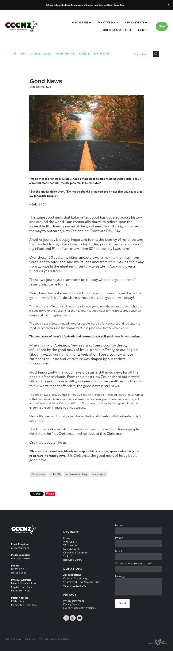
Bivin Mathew (102, 53)
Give (162, 26)
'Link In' (67, 556)
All (22, 53)
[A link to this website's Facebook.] (66, 618)
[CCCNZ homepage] (21, 26)
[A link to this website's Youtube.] (79, 618)
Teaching (84, 53)
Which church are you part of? (133, 563)
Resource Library (72, 559)
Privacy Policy (71, 604)
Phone (119, 538)
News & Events (71, 548)
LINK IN (142, 30)
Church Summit (65, 53)
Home (66, 538)
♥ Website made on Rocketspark (54, 638)
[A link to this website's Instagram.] (73, 618)
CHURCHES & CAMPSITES (117, 30)
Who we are (70, 541)
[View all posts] (15, 54)
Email (118, 550)
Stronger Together (41, 53)
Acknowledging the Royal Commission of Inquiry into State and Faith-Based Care (85, 4)
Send (122, 603)
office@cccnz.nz (20, 547)
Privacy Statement (73, 600)
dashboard (30, 638)
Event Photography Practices (79, 607)
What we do (70, 545)
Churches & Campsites (76, 552)
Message (120, 576)
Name (118, 525)
